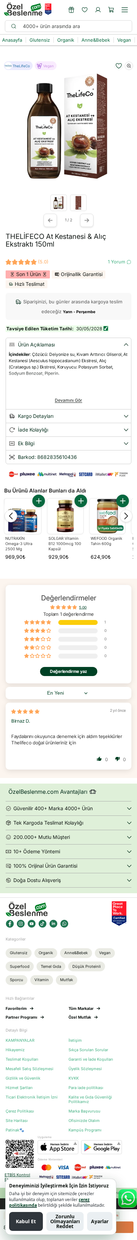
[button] (111, 10)
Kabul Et (26, 1221)
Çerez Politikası (20, 1111)
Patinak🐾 (15, 1130)
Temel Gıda (51, 966)
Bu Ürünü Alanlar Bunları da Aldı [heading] (45, 490)
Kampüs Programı (85, 1130)
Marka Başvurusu (84, 1111)
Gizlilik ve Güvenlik (23, 1078)
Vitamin (41, 979)
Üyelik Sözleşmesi (85, 1069)
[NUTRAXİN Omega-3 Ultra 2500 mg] (22, 516)
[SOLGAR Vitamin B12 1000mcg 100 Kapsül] (65, 516)
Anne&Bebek (76, 952)
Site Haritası (17, 1120)
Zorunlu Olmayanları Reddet (65, 1221)
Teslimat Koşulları (22, 1059)
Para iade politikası (85, 1088)
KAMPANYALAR (20, 1040)
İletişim (75, 1040)
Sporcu (16, 979)
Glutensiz (18, 952)
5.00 (82, 607)
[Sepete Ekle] (38, 501)
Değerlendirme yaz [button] (68, 671)
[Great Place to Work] (48, 9)
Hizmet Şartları (19, 1088)
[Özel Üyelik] (71, 10)
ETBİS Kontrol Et (17, 1177)
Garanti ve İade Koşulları (90, 1059)
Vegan (105, 952)
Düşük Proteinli (86, 966)
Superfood (20, 966)
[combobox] (74, 26)
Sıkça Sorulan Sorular (88, 1050)
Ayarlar (100, 1221)
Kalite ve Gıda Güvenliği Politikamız (90, 1099)
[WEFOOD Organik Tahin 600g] (107, 516)
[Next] (126, 516)
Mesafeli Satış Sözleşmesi (29, 1069)
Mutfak (66, 979)
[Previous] (11, 516)
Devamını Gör (68, 400)
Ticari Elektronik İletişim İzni (32, 1097)
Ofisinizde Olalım (84, 1120)
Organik (46, 952)
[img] (25, 711)
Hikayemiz (15, 1050)
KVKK (73, 1078)
